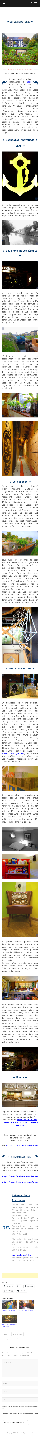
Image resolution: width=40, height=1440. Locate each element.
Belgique (11, 69)
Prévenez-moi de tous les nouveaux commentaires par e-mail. (20, 1407)
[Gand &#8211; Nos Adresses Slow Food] (9, 1319)
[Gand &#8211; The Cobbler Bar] (26, 1304)
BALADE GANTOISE (8, 1310)
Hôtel (18, 1339)
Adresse (5, 1334)
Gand (24, 69)
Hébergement (7, 1339)
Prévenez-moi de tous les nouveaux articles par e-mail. (20, 1413)
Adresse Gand (17, 1334)
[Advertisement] (21, 1275)
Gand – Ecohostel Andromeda (20, 73)
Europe (18, 69)
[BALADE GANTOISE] (9, 1304)
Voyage (29, 69)
